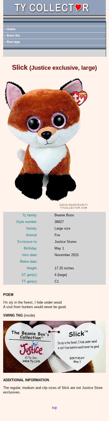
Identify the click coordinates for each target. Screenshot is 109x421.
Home (11, 29)
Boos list (13, 35)
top (54, 408)
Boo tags (13, 42)
